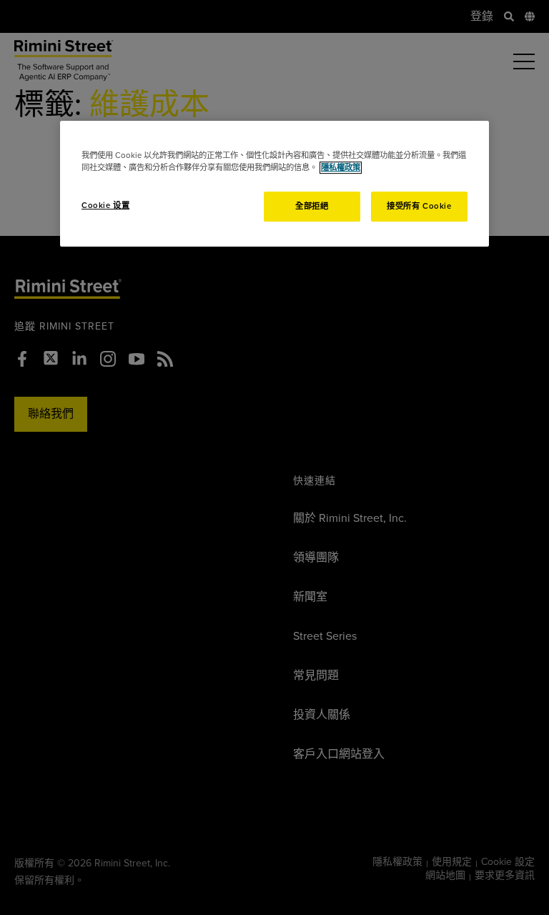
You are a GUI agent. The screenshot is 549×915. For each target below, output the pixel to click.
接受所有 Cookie (419, 206)
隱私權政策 (340, 167)
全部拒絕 (311, 206)
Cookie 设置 (105, 205)
